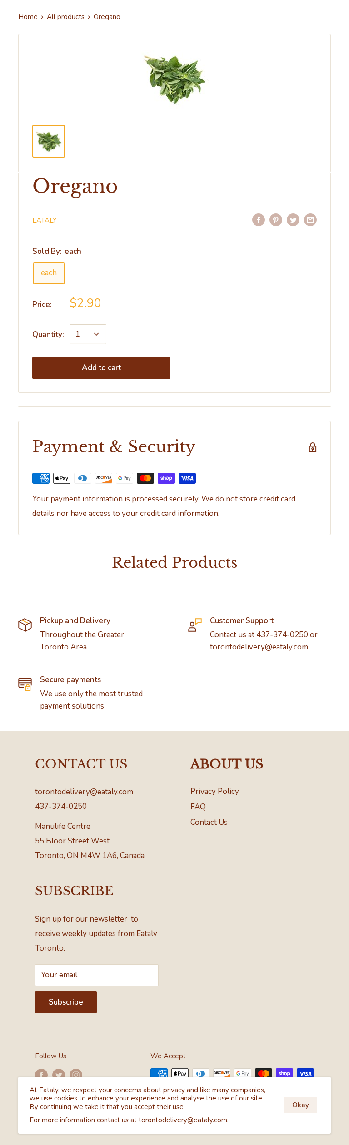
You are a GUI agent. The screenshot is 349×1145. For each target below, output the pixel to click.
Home (28, 16)
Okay (300, 1105)
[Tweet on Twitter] (293, 219)
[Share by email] (310, 219)
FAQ (198, 807)
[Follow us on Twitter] (58, 1074)
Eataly (44, 220)
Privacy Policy (214, 791)
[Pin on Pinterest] (275, 219)
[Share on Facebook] (258, 219)
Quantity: (48, 334)
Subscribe (66, 1002)
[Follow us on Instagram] (76, 1074)
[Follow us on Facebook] (41, 1074)
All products (66, 16)
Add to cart (101, 367)
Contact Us (209, 822)
